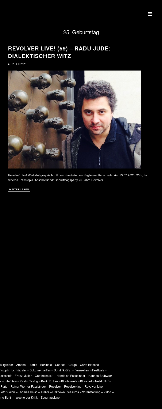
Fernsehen (81, 370)
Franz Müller (23, 376)
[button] (151, 14)
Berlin (33, 365)
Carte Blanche (89, 365)
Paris (4, 386)
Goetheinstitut (44, 376)
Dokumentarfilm (40, 370)
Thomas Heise (28, 392)
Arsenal (21, 365)
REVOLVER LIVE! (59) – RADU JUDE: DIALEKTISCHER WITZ (59, 52)
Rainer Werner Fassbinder (28, 386)
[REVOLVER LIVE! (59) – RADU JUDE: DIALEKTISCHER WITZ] (74, 119)
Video (107, 392)
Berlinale (46, 365)
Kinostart (86, 381)
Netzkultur (102, 381)
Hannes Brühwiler (100, 376)
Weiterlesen (19, 189)
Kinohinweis (69, 381)
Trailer (45, 392)
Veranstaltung (91, 392)
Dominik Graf (62, 370)
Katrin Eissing (29, 381)
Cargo (73, 365)
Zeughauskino (50, 397)
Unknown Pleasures (65, 392)
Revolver (55, 386)
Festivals (98, 370)
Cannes (60, 365)
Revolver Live (94, 386)
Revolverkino (72, 386)
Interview (11, 381)
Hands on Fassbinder (71, 376)
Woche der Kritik (27, 397)
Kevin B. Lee (49, 381)
